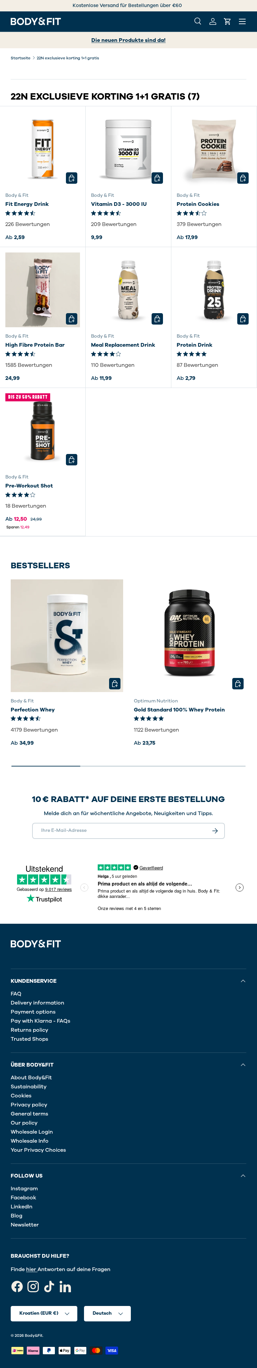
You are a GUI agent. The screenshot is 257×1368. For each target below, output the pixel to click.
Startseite (20, 58)
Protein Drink (194, 345)
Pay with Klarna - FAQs (40, 1021)
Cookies (21, 1095)
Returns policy (29, 1030)
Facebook (23, 1197)
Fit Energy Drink (27, 204)
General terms (29, 1114)
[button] (227, 21)
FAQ (16, 993)
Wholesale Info (30, 1141)
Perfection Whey (33, 710)
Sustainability (29, 1086)
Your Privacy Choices (38, 1150)
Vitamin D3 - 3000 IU (119, 204)
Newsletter (25, 1225)
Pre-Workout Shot (29, 486)
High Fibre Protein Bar (35, 345)
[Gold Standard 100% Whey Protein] (190, 635)
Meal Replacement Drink (123, 345)
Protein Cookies (198, 204)
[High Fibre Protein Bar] (42, 289)
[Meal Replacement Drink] (128, 289)
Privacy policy (29, 1104)
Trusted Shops (29, 1039)
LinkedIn (21, 1206)
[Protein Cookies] (214, 149)
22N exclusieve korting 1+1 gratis (68, 58)
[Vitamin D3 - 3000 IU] (128, 149)
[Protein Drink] (214, 289)
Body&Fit (33, 1335)
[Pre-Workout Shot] (42, 430)
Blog (16, 1215)
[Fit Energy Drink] (42, 149)
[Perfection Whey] (67, 635)
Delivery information (37, 1003)
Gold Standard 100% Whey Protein (179, 710)
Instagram (24, 1188)
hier (31, 1269)
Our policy (24, 1123)
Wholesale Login (32, 1132)
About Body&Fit (31, 1077)
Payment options (33, 1012)
